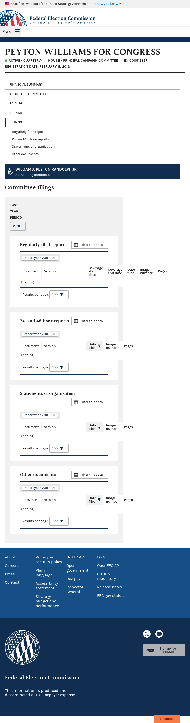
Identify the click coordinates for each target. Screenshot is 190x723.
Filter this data (91, 245)
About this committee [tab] (28, 94)
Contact (12, 582)
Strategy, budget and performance (47, 601)
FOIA (101, 557)
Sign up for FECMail (167, 650)
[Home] (95, 20)
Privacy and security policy (49, 559)
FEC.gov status (110, 595)
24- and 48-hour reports (30, 139)
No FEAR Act (77, 557)
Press (10, 574)
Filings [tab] (15, 122)
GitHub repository (106, 576)
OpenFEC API (108, 565)
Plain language (44, 572)
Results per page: (35, 294)
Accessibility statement (47, 585)
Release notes (109, 587)
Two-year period (16, 211)
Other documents (25, 154)
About (10, 557)
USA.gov (73, 579)
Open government (77, 568)
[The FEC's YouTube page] (159, 634)
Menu (6, 32)
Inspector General (74, 589)
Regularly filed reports (29, 132)
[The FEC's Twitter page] (147, 634)
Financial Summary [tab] (26, 85)
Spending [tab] (17, 113)
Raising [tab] (15, 103)
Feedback (167, 719)
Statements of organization (33, 147)
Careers (12, 565)
